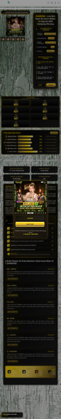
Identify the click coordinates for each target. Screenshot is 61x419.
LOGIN (30, 218)
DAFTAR (30, 224)
